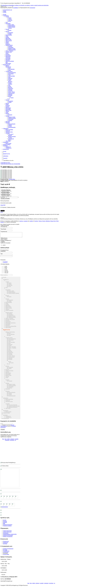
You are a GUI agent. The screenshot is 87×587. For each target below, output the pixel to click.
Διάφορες (10, 94)
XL (6, 270)
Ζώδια (9, 86)
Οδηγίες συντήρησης (7, 536)
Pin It (2, 212)
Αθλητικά (10, 78)
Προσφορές (5, 142)
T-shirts (7, 16)
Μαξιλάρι (48, 221)
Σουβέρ (7, 37)
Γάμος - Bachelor (10, 81)
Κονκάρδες (8, 58)
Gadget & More (6, 144)
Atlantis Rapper (11, 25)
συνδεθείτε (15, 7)
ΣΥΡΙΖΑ (10, 126)
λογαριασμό (32, 7)
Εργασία (5, 522)
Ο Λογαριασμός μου (7, 9)
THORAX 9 (8, 146)
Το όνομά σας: (4, 226)
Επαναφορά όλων (5, 250)
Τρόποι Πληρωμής (7, 531)
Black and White (9, 129)
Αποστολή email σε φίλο (6, 202)
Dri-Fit (9, 21)
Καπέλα (7, 113)
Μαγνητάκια (8, 63)
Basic (9, 68)
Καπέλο (36, 221)
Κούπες (7, 29)
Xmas (7, 112)
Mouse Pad (53, 221)
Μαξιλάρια (8, 38)
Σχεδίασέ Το (5, 15)
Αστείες (10, 79)
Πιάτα (7, 36)
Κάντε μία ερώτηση (5, 200)
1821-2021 (8, 141)
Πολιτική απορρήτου (7, 524)
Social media (6, 554)
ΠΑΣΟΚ (10, 125)
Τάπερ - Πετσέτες (9, 50)
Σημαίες (7, 106)
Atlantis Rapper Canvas (13, 293)
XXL (6, 271)
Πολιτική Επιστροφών (8, 535)
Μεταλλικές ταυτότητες (8, 57)
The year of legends (10, 135)
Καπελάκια (8, 23)
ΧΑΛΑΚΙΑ (5, 145)
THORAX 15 (8, 148)
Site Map (5, 543)
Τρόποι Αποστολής (7, 530)
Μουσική (10, 87)
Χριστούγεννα (11, 93)
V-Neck (9, 19)
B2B (4, 523)
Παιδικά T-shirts (11, 48)
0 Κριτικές (4, 207)
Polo (7, 22)
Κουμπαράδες (9, 34)
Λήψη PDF (3, 205)
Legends (8, 133)
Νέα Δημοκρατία (11, 127)
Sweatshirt (10, 32)
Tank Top (10, 20)
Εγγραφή (5, 549)
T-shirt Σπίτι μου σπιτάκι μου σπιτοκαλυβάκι (10, 163)
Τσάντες (7, 41)
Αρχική (4, 14)
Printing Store (12, 179)
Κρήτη (12, 97)
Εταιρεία (5, 521)
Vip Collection (11, 69)
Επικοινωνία (6, 149)
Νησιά (9, 96)
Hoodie (9, 33)
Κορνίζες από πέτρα (10, 319)
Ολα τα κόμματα (11, 123)
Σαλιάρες (10, 46)
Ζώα (9, 85)
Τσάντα (40, 221)
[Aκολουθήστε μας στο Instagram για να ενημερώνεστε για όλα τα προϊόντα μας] (7, 498)
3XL (6, 272)
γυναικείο (25, 221)
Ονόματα (10, 89)
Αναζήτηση (5, 542)
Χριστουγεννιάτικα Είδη (11, 326)
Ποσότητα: (3, 197)
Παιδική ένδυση (9, 45)
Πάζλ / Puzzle (9, 40)
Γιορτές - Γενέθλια (10, 83)
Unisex (9, 17)
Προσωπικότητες (12, 72)
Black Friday (8, 143)
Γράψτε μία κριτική (11, 207)
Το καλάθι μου (6, 550)
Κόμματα (10, 114)
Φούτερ (7, 31)
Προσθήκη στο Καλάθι (5, 198)
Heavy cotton (11, 24)
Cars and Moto (11, 76)
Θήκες (9, 70)
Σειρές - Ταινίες (11, 92)
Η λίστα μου (5, 552)
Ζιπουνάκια (10, 47)
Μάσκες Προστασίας (8, 66)
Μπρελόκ (8, 60)
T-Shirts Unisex (9, 71)
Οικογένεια (10, 88)
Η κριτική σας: (4, 231)
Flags (9, 74)
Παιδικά (7, 115)
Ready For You (6, 64)
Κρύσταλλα (8, 55)
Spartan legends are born (12, 137)
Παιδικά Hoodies (12, 49)
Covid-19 (8, 130)
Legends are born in (11, 139)
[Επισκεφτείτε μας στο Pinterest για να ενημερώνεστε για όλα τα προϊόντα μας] (10, 498)
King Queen (11, 73)
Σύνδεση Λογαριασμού (8, 548)
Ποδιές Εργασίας (8, 43)
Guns (9, 77)
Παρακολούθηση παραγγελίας (10, 534)
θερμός (9, 30)
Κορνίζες (8, 54)
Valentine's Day (9, 131)
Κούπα (43, 221)
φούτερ (21, 221)
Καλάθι (4, 12)
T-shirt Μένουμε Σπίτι (5, 162)
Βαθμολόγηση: (4, 238)
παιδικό (31, 221)
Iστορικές (10, 95)
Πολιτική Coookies (7, 525)
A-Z (9, 98)
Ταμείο (4, 11)
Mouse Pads (8, 39)
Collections (5, 128)
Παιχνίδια (10, 90)
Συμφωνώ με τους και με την (8, 426)
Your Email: (3, 229)
